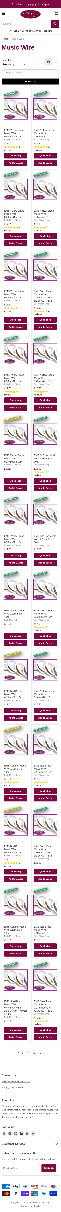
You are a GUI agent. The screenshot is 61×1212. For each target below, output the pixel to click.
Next (36, 1053)
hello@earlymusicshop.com (16, 1081)
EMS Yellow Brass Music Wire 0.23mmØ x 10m (44, 378)
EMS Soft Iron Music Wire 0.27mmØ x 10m (15, 768)
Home (5, 38)
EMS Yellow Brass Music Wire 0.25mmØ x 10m (44, 213)
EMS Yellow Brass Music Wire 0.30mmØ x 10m (14, 213)
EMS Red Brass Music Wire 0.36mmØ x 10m (13, 694)
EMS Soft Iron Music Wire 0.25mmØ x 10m (45, 539)
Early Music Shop (12, 139)
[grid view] (48, 61)
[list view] (55, 61)
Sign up (49, 1168)
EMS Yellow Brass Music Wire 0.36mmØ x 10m (44, 133)
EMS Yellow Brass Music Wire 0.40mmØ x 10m (14, 133)
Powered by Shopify (30, 1206)
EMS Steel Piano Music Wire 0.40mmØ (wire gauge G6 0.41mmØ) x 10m (15, 1007)
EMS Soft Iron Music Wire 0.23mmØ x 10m (45, 458)
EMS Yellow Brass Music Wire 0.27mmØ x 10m (14, 458)
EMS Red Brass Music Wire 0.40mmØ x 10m (43, 929)
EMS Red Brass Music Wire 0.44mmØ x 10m (43, 768)
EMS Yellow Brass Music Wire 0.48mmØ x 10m (44, 694)
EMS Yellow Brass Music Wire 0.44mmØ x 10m (14, 294)
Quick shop (15, 155)
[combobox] (26, 24)
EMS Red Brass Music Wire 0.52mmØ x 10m (13, 849)
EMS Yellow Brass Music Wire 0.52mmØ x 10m (44, 613)
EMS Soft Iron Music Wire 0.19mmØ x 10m (15, 929)
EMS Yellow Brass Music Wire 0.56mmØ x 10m (14, 539)
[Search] (55, 24)
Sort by (7, 60)
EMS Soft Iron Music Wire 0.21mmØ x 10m (15, 613)
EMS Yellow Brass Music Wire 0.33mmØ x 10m (14, 378)
